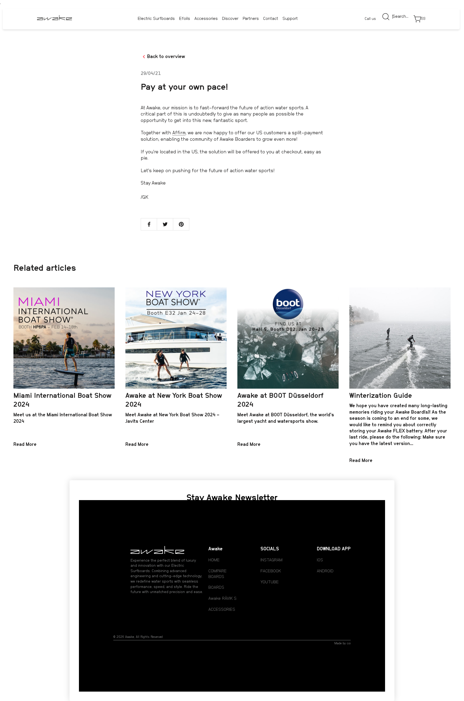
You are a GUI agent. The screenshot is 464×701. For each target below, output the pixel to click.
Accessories (206, 18)
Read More (25, 444)
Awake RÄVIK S (222, 598)
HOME (214, 560)
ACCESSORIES (221, 609)
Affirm (179, 133)
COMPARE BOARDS (217, 574)
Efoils (184, 18)
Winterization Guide (380, 395)
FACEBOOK (270, 571)
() (423, 18)
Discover (230, 18)
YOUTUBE (269, 582)
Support (290, 18)
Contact (270, 18)
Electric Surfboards (156, 18)
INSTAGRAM (271, 560)
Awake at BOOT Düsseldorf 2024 (280, 400)
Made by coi (342, 643)
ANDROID (325, 571)
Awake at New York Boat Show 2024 (173, 400)
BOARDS (216, 587)
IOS (320, 560)
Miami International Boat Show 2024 (62, 400)
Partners (251, 18)
